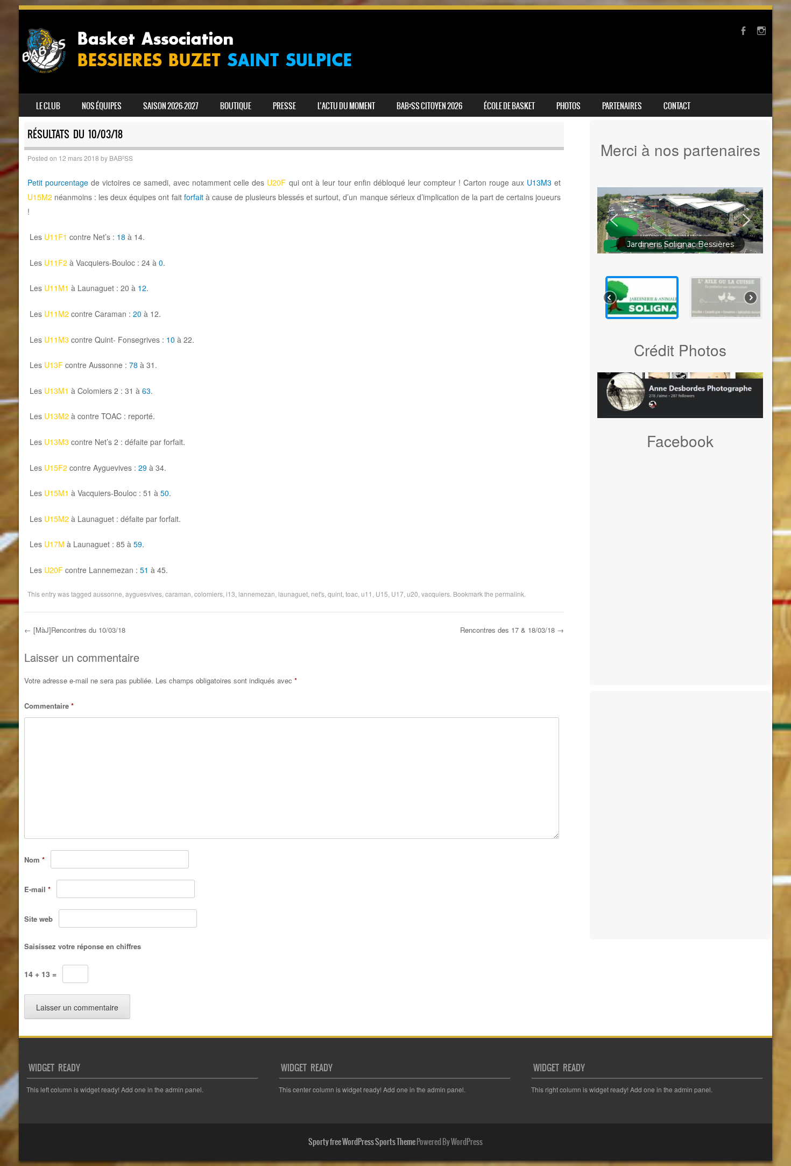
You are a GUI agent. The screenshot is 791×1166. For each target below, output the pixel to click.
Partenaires (622, 106)
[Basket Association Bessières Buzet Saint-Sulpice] (195, 77)
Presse (284, 106)
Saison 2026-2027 (171, 106)
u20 (412, 593)
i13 (230, 593)
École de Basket (509, 106)
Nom (34, 859)
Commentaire (49, 706)
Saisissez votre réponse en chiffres (82, 946)
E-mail (37, 889)
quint (335, 593)
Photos (568, 106)
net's (317, 593)
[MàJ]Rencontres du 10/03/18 (74, 630)
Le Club (48, 106)
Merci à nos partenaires (680, 149)
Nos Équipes (102, 106)
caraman (178, 593)
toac (351, 593)
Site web (38, 919)
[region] (680, 250)
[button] (680, 220)
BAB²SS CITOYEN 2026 (429, 106)
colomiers (208, 593)
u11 (366, 593)
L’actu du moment (346, 106)
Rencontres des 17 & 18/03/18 (512, 630)
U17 (397, 593)
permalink (509, 593)
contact (676, 106)
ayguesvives (143, 593)
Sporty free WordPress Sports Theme (361, 1142)
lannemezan (256, 593)
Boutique (235, 106)
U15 (382, 593)
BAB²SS (121, 157)
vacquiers (435, 593)
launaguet (293, 593)
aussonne (107, 593)
